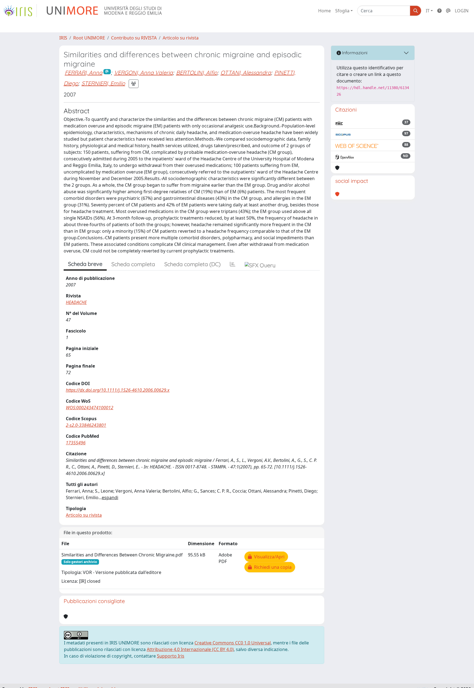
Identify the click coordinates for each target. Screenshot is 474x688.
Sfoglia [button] (342, 11)
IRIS (63, 38)
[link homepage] (20, 10)
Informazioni (354, 52)
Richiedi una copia (272, 567)
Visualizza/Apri (268, 557)
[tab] (232, 264)
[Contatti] (448, 10)
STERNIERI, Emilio (103, 83)
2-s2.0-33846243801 (86, 425)
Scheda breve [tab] (85, 263)
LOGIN (462, 11)
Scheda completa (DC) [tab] (192, 264)
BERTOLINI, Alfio (196, 72)
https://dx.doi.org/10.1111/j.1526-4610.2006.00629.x (118, 390)
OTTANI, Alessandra (246, 72)
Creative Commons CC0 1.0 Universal (232, 643)
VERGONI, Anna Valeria (143, 72)
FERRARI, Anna (83, 72)
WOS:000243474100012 (89, 408)
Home (324, 11)
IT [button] (428, 11)
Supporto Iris (170, 656)
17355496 (76, 443)
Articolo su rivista (181, 38)
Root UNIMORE (89, 38)
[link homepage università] (104, 10)
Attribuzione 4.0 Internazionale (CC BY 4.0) (190, 649)
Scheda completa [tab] (133, 264)
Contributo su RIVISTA (134, 38)
